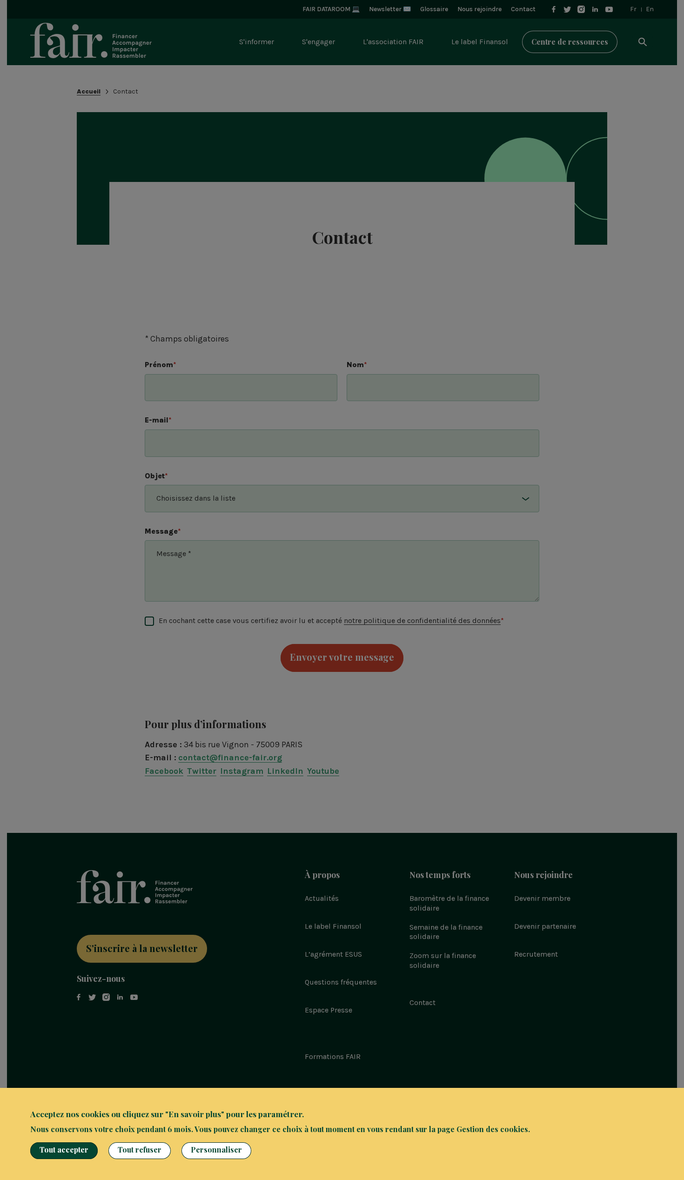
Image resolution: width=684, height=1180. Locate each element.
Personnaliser (216, 1149)
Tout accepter (64, 1149)
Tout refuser (139, 1149)
